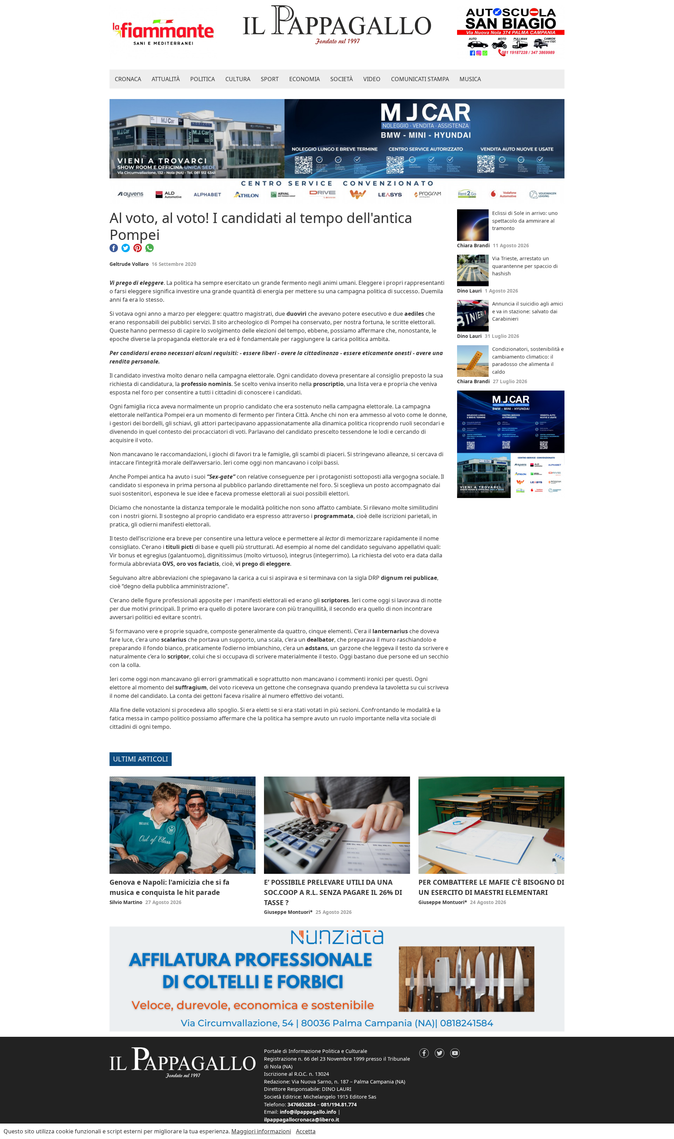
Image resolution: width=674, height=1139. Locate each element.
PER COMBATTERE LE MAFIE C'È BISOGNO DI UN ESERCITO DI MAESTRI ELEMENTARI (491, 887)
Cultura (237, 79)
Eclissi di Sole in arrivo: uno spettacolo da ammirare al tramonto (525, 220)
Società (341, 79)
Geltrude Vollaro (129, 264)
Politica (202, 79)
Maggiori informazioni (261, 1131)
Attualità (166, 79)
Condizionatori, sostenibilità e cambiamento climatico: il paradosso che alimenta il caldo (528, 360)
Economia (304, 79)
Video (372, 79)
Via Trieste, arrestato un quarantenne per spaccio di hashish (525, 266)
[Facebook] (114, 247)
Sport (270, 79)
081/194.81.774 (339, 1104)
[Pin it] (137, 247)
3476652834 (302, 1104)
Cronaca (128, 79)
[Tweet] (125, 247)
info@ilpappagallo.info (308, 1111)
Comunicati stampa (420, 79)
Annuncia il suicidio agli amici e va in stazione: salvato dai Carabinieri (527, 311)
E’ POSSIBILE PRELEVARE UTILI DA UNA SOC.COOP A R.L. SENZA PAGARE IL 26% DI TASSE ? (333, 892)
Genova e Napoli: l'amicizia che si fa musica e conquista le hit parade (170, 887)
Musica (470, 79)
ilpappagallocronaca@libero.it (301, 1119)
